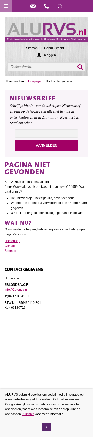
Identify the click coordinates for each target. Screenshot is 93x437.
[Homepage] (46, 32)
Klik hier (28, 414)
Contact (10, 246)
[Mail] (33, 6)
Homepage (34, 81)
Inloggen (49, 55)
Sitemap (10, 251)
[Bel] (46, 6)
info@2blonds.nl (16, 289)
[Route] (60, 6)
